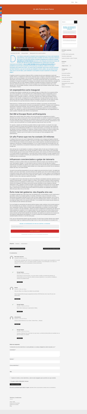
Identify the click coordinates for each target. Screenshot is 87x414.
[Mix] (1, 18)
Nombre (12, 359)
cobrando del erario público (16, 164)
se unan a (49, 183)
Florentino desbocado (67, 56)
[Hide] (0, 23)
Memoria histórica (24, 243)
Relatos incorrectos (66, 86)
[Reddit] (1, 11)
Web (11, 371)
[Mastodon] (1, 16)
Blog (76, 2)
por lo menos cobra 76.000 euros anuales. (30, 151)
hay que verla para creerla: (47, 98)
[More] (1, 22)
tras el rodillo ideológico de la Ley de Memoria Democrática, (38, 64)
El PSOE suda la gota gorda (68, 54)
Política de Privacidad (15, 403)
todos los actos (28, 178)
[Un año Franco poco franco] (35, 36)
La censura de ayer (66, 79)
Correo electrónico (14, 365)
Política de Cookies (14, 404)
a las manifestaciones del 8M (22, 127)
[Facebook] (1, 7)
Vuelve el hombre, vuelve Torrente (69, 58)
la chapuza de (50, 139)
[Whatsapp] (1, 20)
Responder (17, 266)
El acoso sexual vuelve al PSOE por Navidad (51, 248)
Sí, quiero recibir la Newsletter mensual (19, 381)
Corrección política (66, 73)
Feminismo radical (66, 75)
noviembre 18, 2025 (15, 53)
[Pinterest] (1, 14)
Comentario (13, 349)
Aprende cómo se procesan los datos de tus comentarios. (43, 387)
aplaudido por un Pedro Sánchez (25, 61)
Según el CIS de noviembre (45, 197)
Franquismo (17, 243)
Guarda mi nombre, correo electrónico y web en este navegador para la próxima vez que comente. (33, 378)
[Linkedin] (1, 13)
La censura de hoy (66, 81)
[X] (1, 9)
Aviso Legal (12, 401)
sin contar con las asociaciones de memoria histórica (33, 109)
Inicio (72, 2)
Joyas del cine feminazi (67, 77)
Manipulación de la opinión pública (37, 53)
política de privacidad (35, 234)
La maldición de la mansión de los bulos (17, 248)
